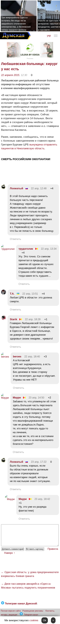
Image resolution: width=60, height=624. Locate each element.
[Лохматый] (3, 188)
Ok (44, 620)
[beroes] (5, 357)
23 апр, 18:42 (42, 499)
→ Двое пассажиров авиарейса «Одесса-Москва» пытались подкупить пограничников (28, 585)
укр (49, 35)
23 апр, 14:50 (36, 397)
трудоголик (25, 248)
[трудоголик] (8, 249)
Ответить (15, 239)
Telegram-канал (31, 615)
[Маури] (5, 398)
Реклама (30, 58)
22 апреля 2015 (10, 75)
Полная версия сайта (11, 611)
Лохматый (16, 188)
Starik (13, 319)
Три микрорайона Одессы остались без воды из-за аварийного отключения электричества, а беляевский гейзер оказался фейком (16, 23)
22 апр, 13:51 (30, 293)
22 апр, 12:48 (38, 188)
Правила (53, 548)
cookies (33, 620)
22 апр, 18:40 (32, 356)
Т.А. (12, 293)
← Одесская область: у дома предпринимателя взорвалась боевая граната (30, 574)
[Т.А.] (3, 294)
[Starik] (3, 319)
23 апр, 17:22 (38, 461)
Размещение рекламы (32, 611)
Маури (17, 397)
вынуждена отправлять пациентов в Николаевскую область (29, 146)
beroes (17, 356)
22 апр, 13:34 (48, 248)
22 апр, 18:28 (32, 319)
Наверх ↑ (9, 552)
